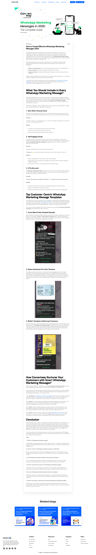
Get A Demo (80, 2)
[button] (37, 2)
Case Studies (50, 545)
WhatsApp (31, 543)
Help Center (83, 539)
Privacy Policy (83, 541)
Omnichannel (31, 541)
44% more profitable (46, 201)
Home (67, 539)
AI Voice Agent (32, 539)
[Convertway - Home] (14, 2)
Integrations (51, 2)
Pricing (57, 2)
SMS (30, 545)
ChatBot (31, 547)
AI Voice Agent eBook (52, 541)
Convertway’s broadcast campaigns (43, 396)
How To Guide (51, 543)
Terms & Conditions (84, 543)
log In (72, 2)
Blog (49, 539)
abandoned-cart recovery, (57, 412)
